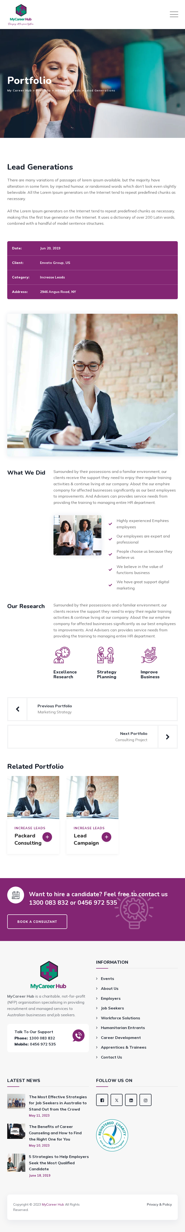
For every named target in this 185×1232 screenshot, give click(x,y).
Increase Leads (52, 277)
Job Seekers (112, 1008)
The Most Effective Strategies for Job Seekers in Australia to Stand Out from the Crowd (58, 1103)
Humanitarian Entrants (123, 1027)
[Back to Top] (92, 1197)
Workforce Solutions (120, 1017)
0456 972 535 (43, 1044)
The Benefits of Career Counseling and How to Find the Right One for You (55, 1132)
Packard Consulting (28, 839)
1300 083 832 (42, 1038)
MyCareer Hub (53, 1204)
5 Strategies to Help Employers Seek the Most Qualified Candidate (59, 1162)
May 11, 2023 (39, 1115)
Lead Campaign (86, 839)
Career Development (121, 1037)
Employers (111, 998)
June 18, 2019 (39, 1175)
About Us (110, 988)
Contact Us (111, 1057)
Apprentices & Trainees (123, 1047)
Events (107, 978)
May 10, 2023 (39, 1145)
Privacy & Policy (159, 1204)
